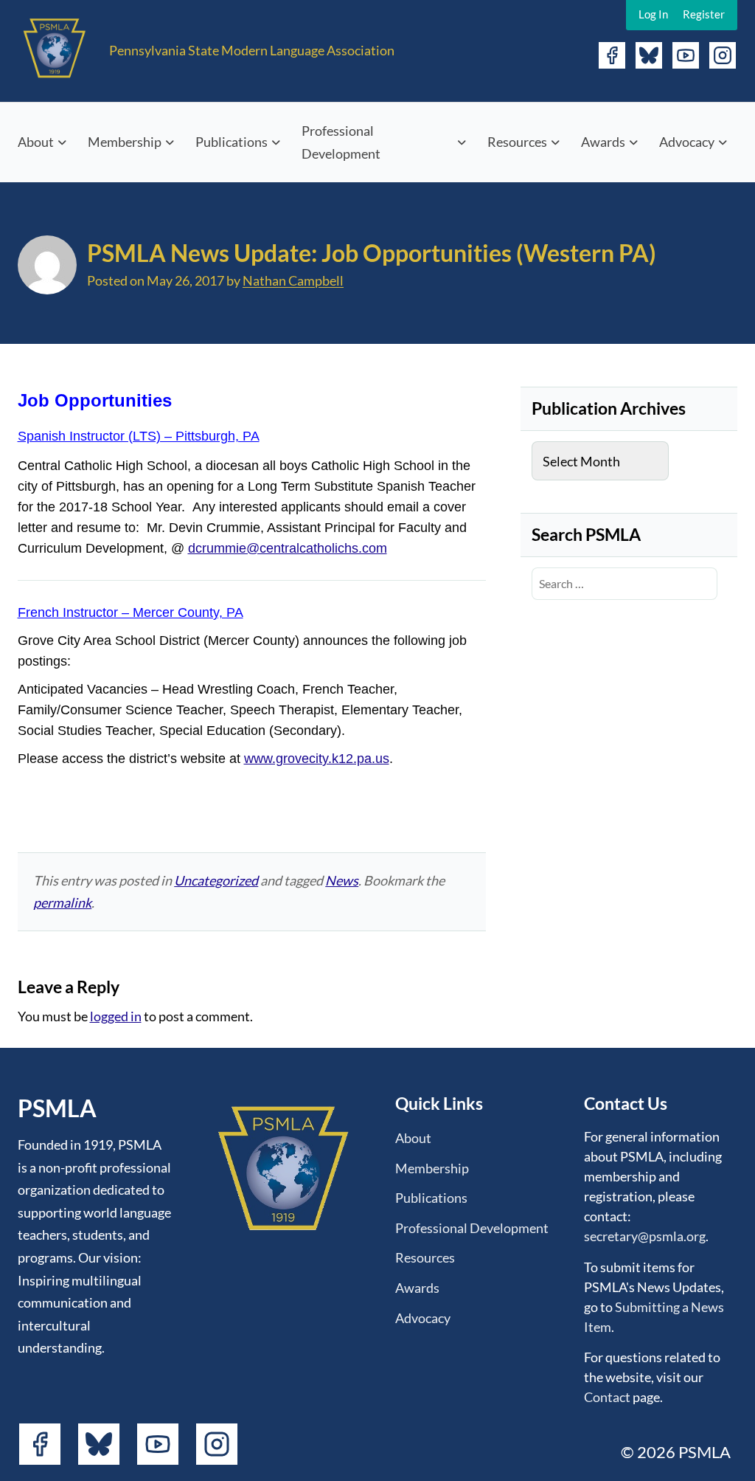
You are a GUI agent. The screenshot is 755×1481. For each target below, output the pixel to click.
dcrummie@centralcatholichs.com (287, 548)
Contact (607, 1397)
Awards (603, 142)
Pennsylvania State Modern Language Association (251, 50)
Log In (653, 14)
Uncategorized (216, 880)
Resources (517, 142)
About (36, 142)
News (341, 880)
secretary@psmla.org (645, 1236)
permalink (62, 902)
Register (704, 14)
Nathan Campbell (293, 280)
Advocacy (686, 142)
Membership (124, 142)
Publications (231, 142)
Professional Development (341, 142)
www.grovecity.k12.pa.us (316, 758)
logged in (116, 1016)
